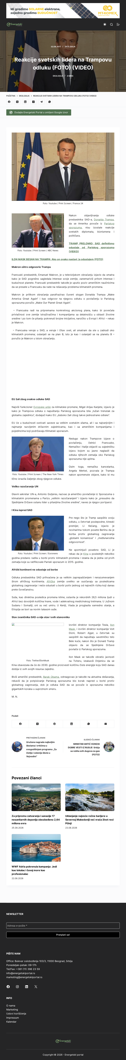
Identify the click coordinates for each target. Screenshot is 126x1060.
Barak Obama (51, 676)
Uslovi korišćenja (16, 1013)
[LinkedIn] (25, 102)
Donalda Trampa (104, 219)
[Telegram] (41, 102)
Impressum (12, 1017)
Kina (85, 553)
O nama (10, 1005)
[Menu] (118, 24)
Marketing (12, 1009)
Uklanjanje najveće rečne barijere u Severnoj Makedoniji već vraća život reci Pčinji (89, 819)
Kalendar (11, 1021)
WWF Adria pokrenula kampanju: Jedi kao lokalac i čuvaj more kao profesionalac (34, 870)
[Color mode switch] (104, 24)
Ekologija (70, 46)
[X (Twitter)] (17, 102)
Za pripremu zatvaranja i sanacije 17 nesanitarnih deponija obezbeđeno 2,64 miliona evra (36, 819)
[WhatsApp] (50, 102)
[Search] (111, 24)
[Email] (105, 724)
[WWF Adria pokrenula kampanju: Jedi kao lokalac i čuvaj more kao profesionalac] (36, 847)
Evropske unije (42, 407)
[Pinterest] (54, 724)
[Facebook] (9, 102)
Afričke (51, 581)
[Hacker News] (33, 102)
